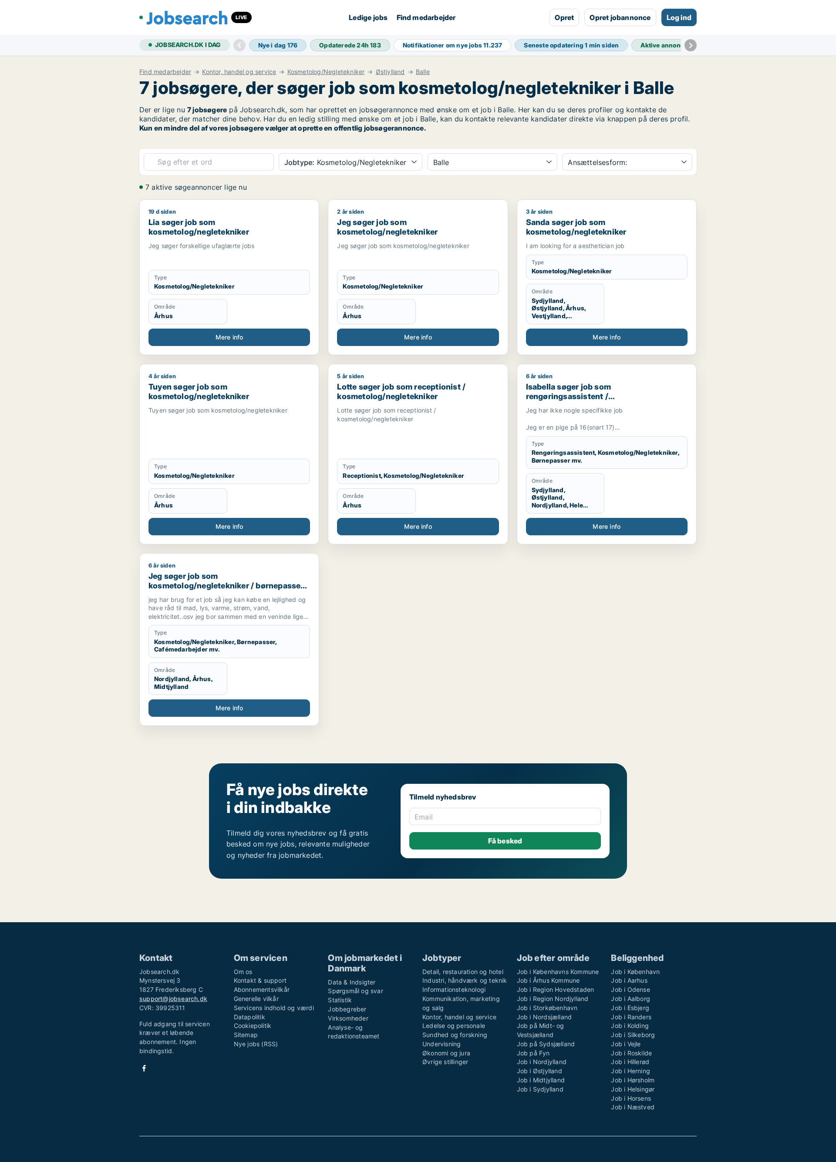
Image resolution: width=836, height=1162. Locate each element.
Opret (564, 17)
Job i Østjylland (539, 1071)
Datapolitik (249, 1017)
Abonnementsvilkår (262, 989)
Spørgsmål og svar (355, 990)
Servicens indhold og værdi (274, 1007)
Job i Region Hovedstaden (555, 989)
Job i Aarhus (629, 980)
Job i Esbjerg (630, 1007)
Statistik (340, 1000)
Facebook (144, 1068)
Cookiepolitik (253, 1025)
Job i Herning (630, 1071)
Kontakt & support (260, 980)
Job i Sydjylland (540, 1089)
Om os (243, 971)
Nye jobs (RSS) (256, 1044)
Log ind (679, 17)
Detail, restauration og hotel (462, 971)
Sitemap (246, 1034)
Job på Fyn (533, 1053)
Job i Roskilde (631, 1053)
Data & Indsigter (351, 982)
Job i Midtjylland (541, 1080)
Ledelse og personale (453, 1025)
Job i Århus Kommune (548, 980)
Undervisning (441, 1044)
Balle (423, 71)
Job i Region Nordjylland (553, 998)
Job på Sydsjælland (546, 1044)
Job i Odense (630, 989)
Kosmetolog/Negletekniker (326, 71)
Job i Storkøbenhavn (547, 1007)
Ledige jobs (368, 17)
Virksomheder (348, 1018)
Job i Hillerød (630, 1061)
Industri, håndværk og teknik (464, 980)
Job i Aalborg (630, 998)
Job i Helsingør (632, 1089)
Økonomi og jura (446, 1053)
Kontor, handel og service (239, 71)
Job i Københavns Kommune (558, 971)
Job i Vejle (625, 1044)
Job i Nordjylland (541, 1061)
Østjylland (390, 71)
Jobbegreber (347, 1009)
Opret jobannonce (620, 17)
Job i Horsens (631, 1098)
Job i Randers (631, 1017)
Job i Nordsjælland (544, 1017)
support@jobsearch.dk (173, 998)
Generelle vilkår (256, 998)
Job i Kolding (630, 1025)
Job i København (635, 971)
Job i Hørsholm (632, 1080)
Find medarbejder (426, 17)
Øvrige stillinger (445, 1061)
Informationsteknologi (453, 989)
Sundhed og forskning (454, 1034)
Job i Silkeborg (633, 1034)
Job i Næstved (632, 1107)
